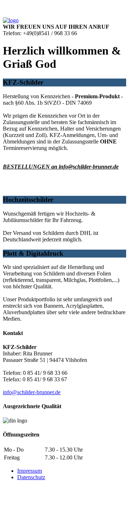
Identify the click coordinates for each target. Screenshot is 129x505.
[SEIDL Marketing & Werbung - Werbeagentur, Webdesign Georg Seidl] (10, 499)
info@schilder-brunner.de (32, 392)
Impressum (29, 471)
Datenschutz (31, 477)
